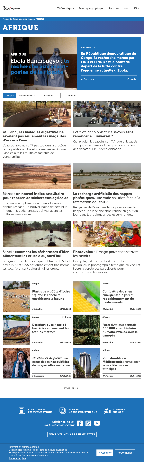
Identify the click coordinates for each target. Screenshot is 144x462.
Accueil (7, 19)
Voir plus (71, 388)
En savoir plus (17, 458)
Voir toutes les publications (40, 411)
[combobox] (136, 8)
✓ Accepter (105, 452)
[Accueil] (11, 8)
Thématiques (65, 8)
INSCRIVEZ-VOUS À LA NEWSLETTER (72, 434)
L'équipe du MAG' (119, 411)
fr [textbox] (135, 8)
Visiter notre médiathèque (83, 411)
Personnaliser (125, 452)
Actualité (88, 47)
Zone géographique (91, 8)
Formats (114, 8)
